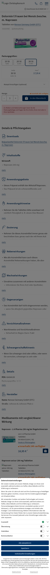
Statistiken (5, 531)
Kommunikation (7, 536)
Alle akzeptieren (25, 543)
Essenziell (4, 522)
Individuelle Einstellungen (25, 553)
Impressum (34, 572)
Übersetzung (5, 526)
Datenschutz (16, 572)
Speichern (25, 548)
